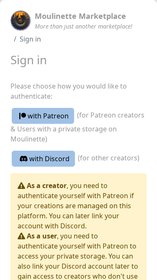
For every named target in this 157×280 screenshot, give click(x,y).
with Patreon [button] (47, 115)
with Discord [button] (48, 158)
